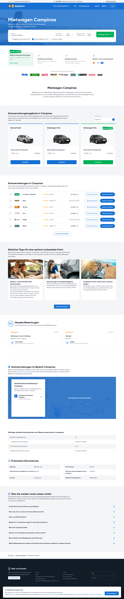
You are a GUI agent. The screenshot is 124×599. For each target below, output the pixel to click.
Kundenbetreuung (84, 6)
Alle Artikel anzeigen (62, 307)
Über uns (38, 572)
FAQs (37, 574)
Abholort (13, 33)
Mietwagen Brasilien (21, 555)
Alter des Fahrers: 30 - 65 (41, 39)
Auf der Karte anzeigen (25, 399)
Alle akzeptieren (112, 593)
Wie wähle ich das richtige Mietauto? (45, 576)
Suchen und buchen (107, 194)
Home (12, 555)
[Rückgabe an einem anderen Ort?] (11, 39)
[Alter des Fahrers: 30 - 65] (33, 39)
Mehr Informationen (92, 194)
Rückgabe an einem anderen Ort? (21, 39)
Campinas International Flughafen (26, 396)
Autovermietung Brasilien (28, 372)
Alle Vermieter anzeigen (62, 234)
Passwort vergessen (68, 574)
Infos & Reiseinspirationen (60, 6)
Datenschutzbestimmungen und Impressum (47, 580)
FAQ (75, 6)
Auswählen (25, 162)
